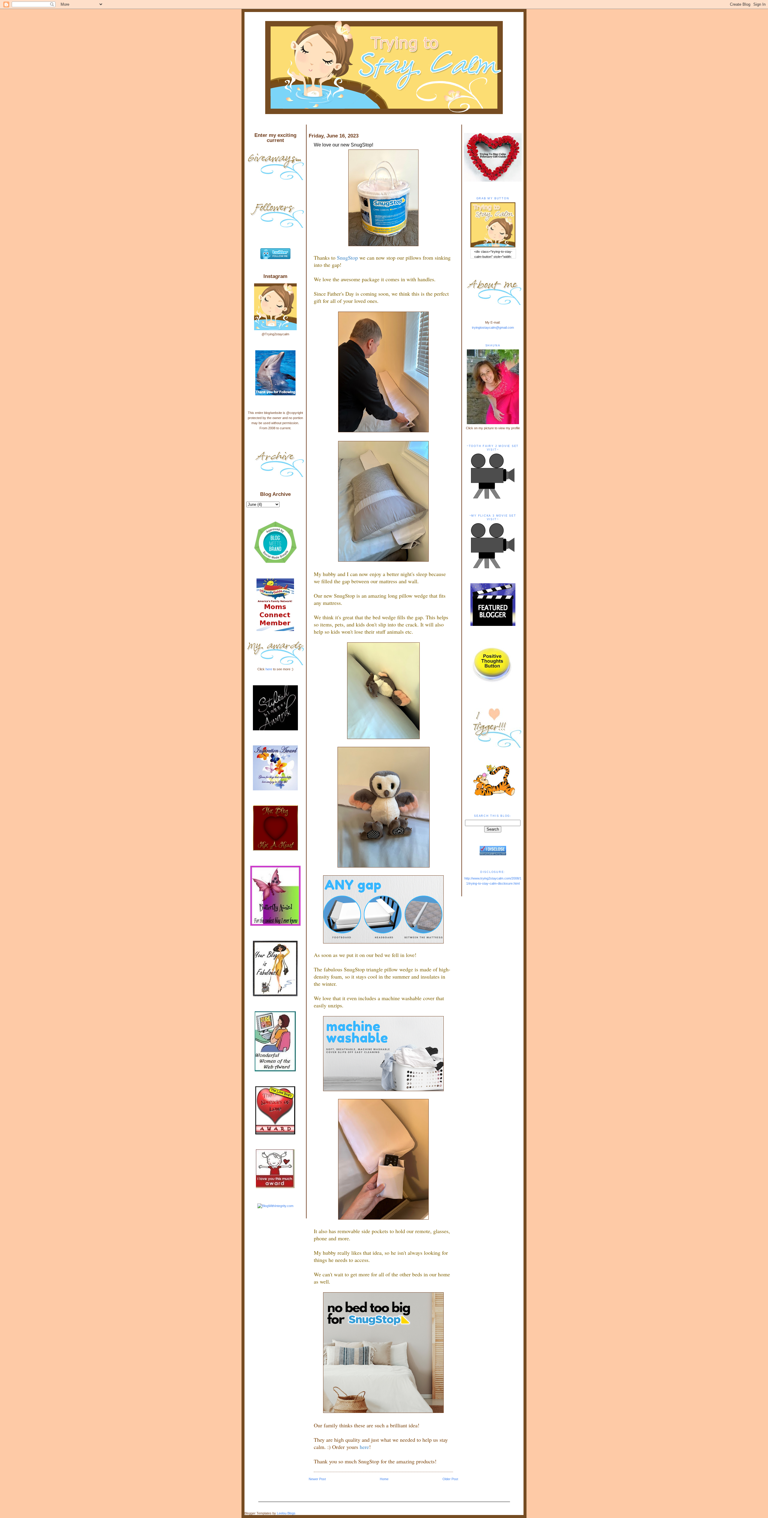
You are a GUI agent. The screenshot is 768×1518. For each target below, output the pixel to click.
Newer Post (317, 1479)
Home (384, 1479)
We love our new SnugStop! (343, 144)
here (269, 669)
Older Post (450, 1479)
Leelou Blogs (286, 1513)
